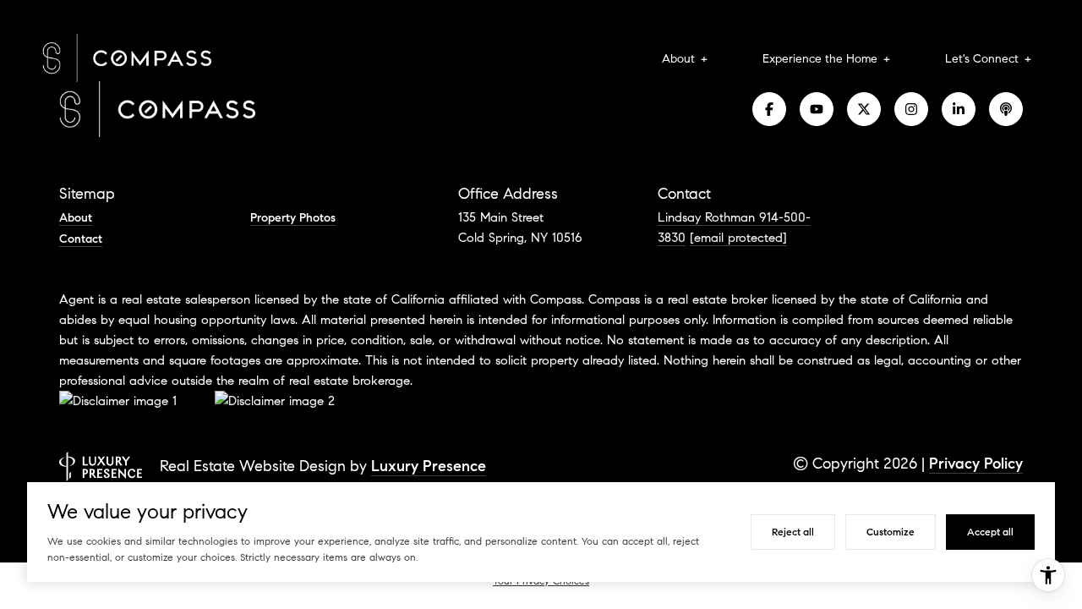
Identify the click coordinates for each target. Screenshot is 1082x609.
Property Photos (293, 218)
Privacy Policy (976, 463)
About (678, 59)
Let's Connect (982, 59)
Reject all (793, 531)
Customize (890, 531)
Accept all (990, 531)
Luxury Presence (428, 466)
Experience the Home (819, 59)
